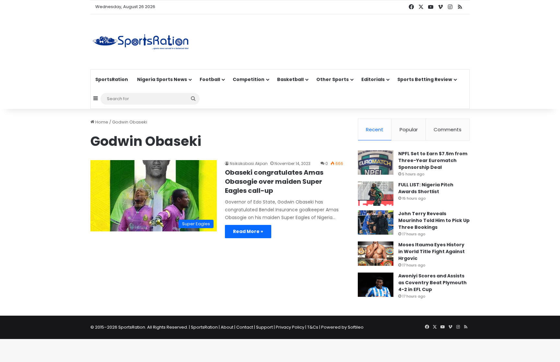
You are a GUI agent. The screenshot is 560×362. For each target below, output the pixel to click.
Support (264, 327)
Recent (374, 129)
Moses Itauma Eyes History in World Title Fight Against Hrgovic (431, 251)
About (227, 327)
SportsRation (111, 79)
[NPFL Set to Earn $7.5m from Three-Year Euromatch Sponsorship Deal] (375, 162)
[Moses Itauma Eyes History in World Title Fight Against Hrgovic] (375, 253)
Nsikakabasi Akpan (249, 163)
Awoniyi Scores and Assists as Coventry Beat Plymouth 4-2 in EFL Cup (432, 283)
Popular (409, 129)
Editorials (373, 79)
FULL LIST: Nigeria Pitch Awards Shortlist (425, 188)
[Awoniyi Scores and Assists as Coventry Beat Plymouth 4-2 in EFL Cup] (375, 285)
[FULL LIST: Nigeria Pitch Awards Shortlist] (375, 193)
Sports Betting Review (424, 79)
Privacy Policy (290, 327)
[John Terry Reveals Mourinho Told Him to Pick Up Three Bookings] (375, 222)
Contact (244, 327)
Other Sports (332, 79)
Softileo (356, 327)
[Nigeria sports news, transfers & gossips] (140, 41)
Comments (447, 129)
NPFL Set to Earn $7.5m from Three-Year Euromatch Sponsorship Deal (432, 160)
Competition (248, 79)
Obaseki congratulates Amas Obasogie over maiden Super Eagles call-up (274, 181)
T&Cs (312, 327)
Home (101, 122)
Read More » (248, 231)
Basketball (290, 79)
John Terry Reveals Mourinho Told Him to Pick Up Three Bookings (434, 220)
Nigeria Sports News (162, 79)
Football (210, 79)
